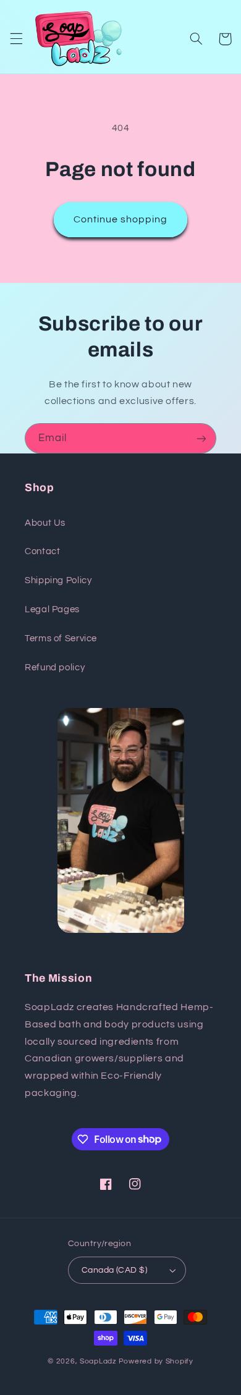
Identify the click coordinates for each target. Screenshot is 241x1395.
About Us (45, 523)
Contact (42, 551)
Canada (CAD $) (114, 1270)
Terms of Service (61, 638)
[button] (16, 39)
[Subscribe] (201, 438)
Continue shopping (121, 219)
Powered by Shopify (156, 1361)
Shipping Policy (58, 580)
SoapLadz (98, 1361)
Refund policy (55, 667)
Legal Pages (52, 609)
